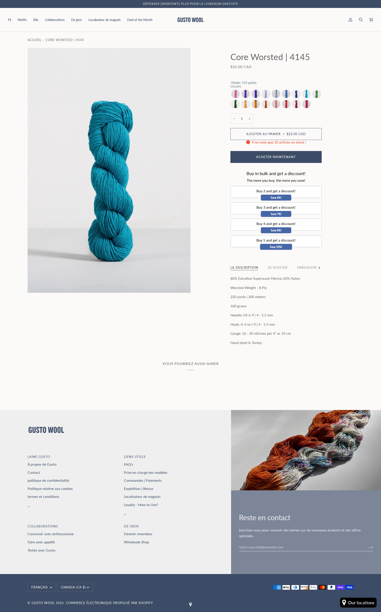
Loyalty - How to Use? (141, 504)
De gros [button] (131, 526)
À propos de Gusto (42, 464)
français (40, 587)
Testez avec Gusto (41, 550)
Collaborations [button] (43, 526)
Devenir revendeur (138, 534)
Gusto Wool (43, 603)
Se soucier (278, 267)
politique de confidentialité (48, 480)
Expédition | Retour (138, 488)
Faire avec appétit (41, 542)
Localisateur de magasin (142, 496)
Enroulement (310, 267)
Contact (34, 472)
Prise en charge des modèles (145, 472)
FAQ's (128, 464)
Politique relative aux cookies (50, 488)
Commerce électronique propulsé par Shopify (109, 603)
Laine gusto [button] (39, 457)
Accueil (34, 40)
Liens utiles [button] (135, 457)
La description (244, 267)
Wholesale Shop (136, 542)
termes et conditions (43, 496)
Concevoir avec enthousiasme (51, 534)
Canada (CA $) (73, 587)
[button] (11, 20)
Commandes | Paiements (143, 480)
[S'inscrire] (367, 547)
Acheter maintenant (276, 157)
